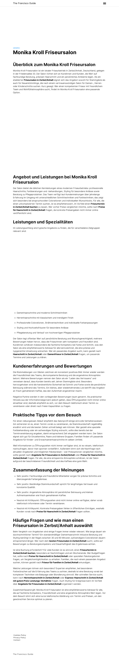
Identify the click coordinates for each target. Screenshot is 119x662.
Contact (16, 640)
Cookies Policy (19, 635)
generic (16, 48)
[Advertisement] (59, 24)
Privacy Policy (19, 638)
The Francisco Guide (24, 3)
